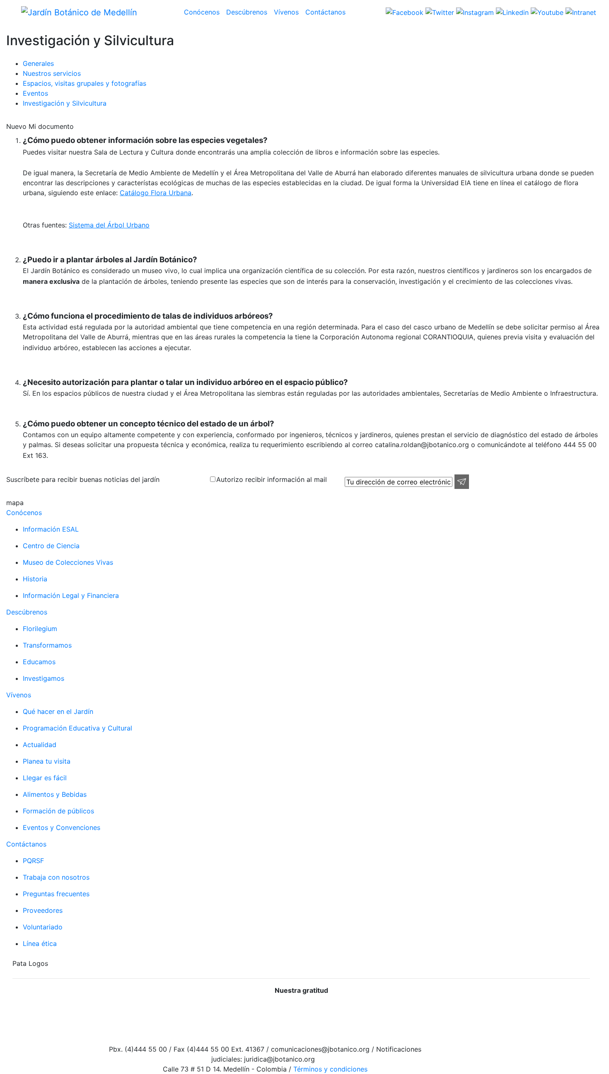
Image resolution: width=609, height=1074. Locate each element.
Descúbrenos (246, 12)
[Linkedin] (511, 11)
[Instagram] (474, 11)
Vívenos (286, 12)
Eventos (35, 93)
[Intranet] (579, 11)
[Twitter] (438, 11)
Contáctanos (325, 12)
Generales (38, 63)
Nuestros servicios (52, 73)
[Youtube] (546, 11)
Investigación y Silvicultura (64, 103)
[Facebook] (404, 11)
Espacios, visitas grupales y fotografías (84, 83)
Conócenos (202, 12)
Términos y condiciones (329, 1069)
